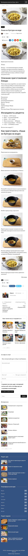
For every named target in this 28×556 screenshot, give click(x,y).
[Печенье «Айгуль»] (4, 432)
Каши (3, 26)
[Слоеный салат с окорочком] (4, 407)
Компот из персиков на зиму (15, 466)
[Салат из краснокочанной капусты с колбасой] (4, 444)
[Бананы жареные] (4, 480)
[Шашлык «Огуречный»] (4, 426)
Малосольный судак (13, 532)
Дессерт (2, 511)
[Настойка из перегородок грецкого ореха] (4, 462)
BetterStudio (17, 553)
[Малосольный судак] (4, 533)
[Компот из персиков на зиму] (4, 468)
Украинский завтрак (13, 525)
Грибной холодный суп (13, 418)
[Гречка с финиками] (20, 338)
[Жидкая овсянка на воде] (20, 325)
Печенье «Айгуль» (12, 430)
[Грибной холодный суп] (4, 419)
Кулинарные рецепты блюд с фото (10, 2)
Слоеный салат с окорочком (15, 405)
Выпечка (3, 493)
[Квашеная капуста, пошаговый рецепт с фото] (4, 438)
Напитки (3, 505)
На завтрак (6, 280)
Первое (2, 508)
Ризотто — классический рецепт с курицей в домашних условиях (8, 308)
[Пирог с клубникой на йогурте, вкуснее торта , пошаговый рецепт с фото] (4, 540)
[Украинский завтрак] (4, 527)
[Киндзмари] (4, 413)
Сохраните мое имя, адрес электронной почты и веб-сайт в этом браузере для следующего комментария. (12, 386)
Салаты (2, 496)
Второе (2, 490)
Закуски (2, 502)
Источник (24, 277)
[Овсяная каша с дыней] (8, 338)
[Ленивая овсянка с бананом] (8, 325)
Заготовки (3, 499)
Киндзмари (11, 411)
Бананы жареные (12, 479)
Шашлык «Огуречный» (13, 424)
